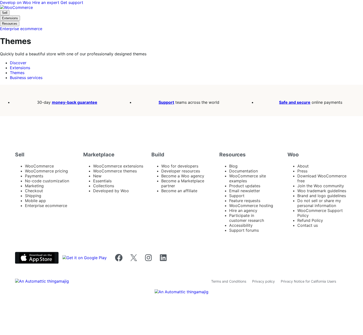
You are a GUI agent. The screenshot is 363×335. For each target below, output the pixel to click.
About (303, 166)
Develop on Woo (16, 2)
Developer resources (180, 170)
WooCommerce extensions (118, 166)
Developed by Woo (111, 190)
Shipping (33, 195)
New (97, 175)
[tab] (18, 62)
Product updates (244, 185)
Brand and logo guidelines (321, 195)
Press (302, 170)
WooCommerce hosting (251, 205)
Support (166, 102)
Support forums (244, 230)
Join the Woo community (320, 185)
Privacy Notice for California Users (308, 281)
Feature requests (244, 200)
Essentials (102, 180)
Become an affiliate (179, 190)
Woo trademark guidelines (321, 190)
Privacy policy (263, 281)
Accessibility (241, 225)
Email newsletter (244, 190)
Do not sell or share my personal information (319, 203)
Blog (233, 166)
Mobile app (35, 200)
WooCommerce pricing (46, 170)
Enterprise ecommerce (46, 205)
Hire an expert (46, 2)
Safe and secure (294, 102)
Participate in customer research (246, 218)
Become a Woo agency (182, 175)
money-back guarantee (74, 102)
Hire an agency (243, 210)
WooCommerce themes (115, 170)
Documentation (243, 170)
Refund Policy (310, 220)
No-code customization (47, 180)
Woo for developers (179, 166)
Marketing (34, 185)
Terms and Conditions (228, 281)
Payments (34, 175)
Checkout (34, 190)
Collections (103, 185)
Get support (71, 2)
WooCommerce (39, 166)
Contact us (307, 225)
